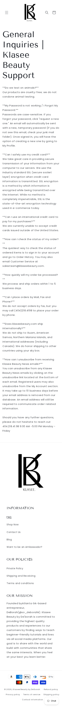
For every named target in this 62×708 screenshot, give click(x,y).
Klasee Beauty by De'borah (26, 689)
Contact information (32, 699)
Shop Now (13, 524)
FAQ (9, 517)
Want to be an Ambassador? (24, 547)
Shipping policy (51, 694)
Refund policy (51, 689)
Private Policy (15, 568)
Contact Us (14, 532)
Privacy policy (13, 694)
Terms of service (31, 694)
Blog (9, 539)
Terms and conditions (20, 583)
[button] (6, 12)
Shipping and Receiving (21, 575)
